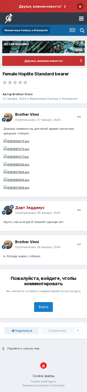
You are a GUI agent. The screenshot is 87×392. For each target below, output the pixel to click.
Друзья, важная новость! (40, 6)
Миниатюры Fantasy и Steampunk (54, 98)
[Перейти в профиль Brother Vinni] (8, 117)
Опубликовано (37, 119)
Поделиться (23, 330)
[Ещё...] (79, 117)
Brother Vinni (22, 94)
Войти (43, 307)
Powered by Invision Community (43, 385)
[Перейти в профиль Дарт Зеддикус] (8, 210)
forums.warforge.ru (43, 381)
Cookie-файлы (43, 376)
